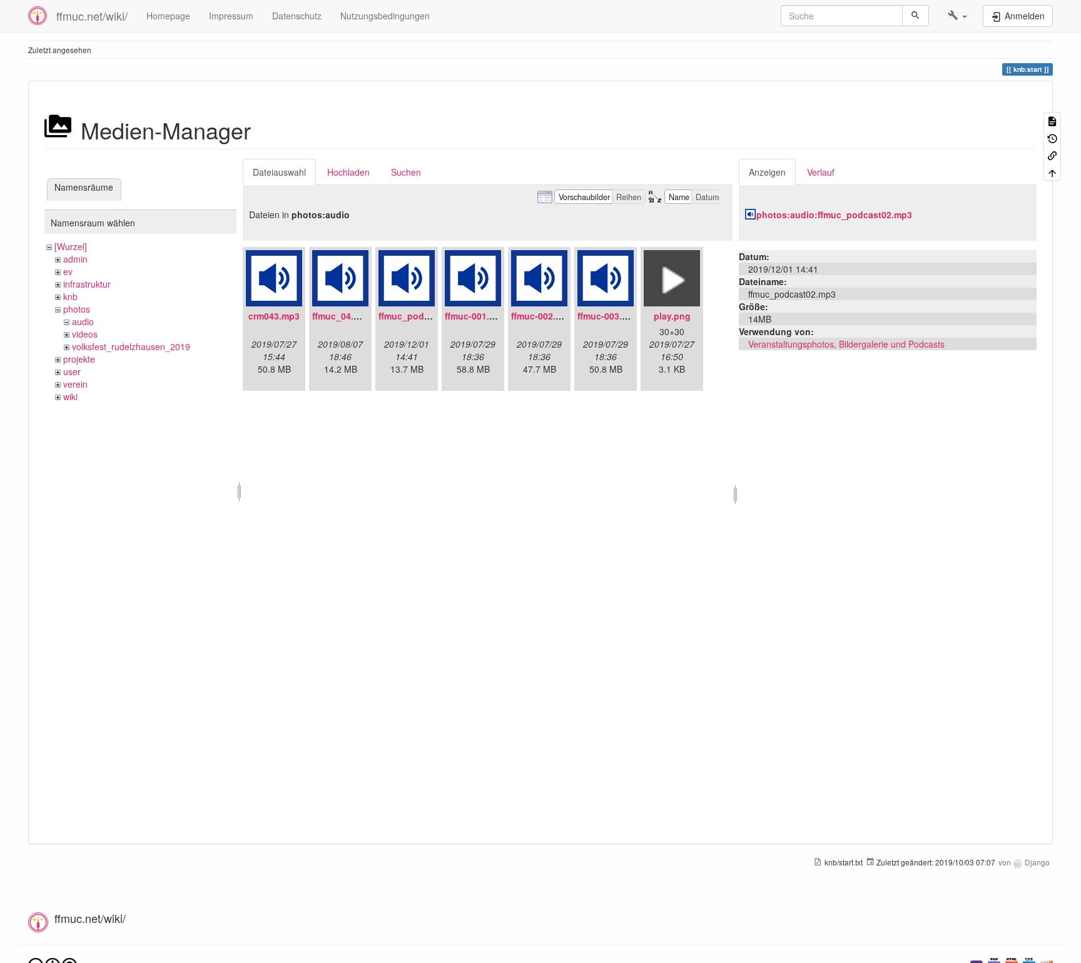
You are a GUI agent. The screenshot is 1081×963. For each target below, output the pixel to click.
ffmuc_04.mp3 (342, 316)
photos (76, 309)
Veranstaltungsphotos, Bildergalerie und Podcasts (846, 344)
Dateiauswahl (279, 172)
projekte (79, 359)
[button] (957, 15)
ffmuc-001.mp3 (476, 316)
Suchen (406, 172)
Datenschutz (297, 15)
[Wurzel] (70, 246)
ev (68, 271)
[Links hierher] (1052, 155)
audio (83, 321)
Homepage (168, 15)
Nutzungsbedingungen (385, 15)
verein (75, 384)
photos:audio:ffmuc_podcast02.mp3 (834, 214)
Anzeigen (767, 172)
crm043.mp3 (274, 316)
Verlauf (821, 172)
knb (70, 296)
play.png (672, 316)
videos (85, 334)
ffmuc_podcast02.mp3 (425, 316)
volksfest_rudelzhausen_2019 (131, 346)
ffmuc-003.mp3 (608, 316)
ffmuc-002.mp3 (542, 316)
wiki (70, 396)
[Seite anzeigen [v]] (1052, 120)
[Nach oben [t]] (1052, 171)
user (72, 371)
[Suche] (915, 15)
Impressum (231, 15)
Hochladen (348, 172)
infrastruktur (87, 284)
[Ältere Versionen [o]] (1052, 137)
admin (75, 259)
